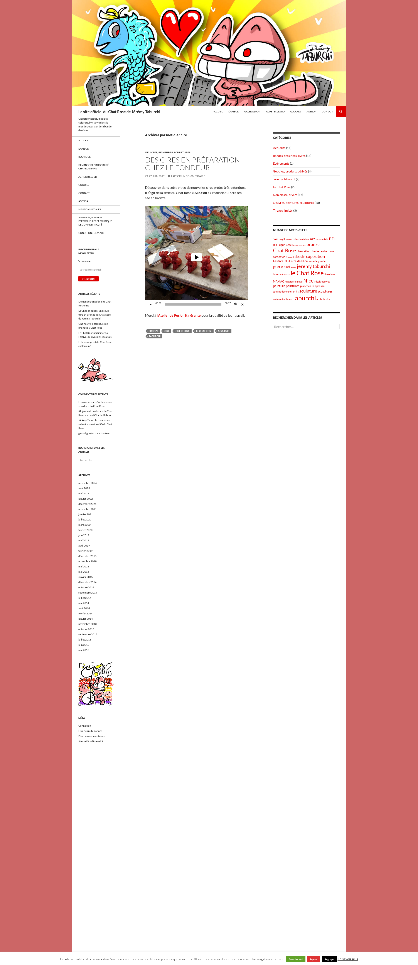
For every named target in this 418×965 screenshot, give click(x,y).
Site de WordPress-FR (90, 741)
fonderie (312, 261)
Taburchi (154, 336)
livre (327, 274)
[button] (196, 257)
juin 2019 (83, 535)
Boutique (84, 156)
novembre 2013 (87, 623)
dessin (300, 256)
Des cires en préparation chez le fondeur (192, 163)
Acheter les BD (275, 111)
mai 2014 (83, 603)
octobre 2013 (86, 629)
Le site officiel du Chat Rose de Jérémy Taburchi (119, 111)
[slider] (193, 304)
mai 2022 (83, 493)
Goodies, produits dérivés (290, 171)
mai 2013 (83, 650)
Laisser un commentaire (188, 176)
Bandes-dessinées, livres (289, 155)
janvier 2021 (85, 514)
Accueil (218, 111)
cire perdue (182, 330)
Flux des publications (90, 731)
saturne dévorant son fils (286, 291)
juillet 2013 (84, 639)
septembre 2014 (87, 592)
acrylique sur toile (288, 239)
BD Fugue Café (282, 245)
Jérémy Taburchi (284, 179)
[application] (196, 257)
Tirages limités (283, 210)
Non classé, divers (285, 195)
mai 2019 (83, 540)
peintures (293, 286)
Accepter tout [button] (296, 959)
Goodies (295, 111)
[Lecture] (150, 304)
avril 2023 (84, 488)
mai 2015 (83, 571)
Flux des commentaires (91, 736)
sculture (224, 330)
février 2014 (85, 613)
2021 (275, 239)
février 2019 (85, 550)
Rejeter (314, 959)
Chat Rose (284, 250)
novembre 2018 (87, 561)
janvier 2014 (85, 618)
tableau (287, 299)
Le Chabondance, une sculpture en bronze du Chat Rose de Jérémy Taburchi (94, 314)
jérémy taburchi (313, 266)
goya (293, 267)
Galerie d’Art (252, 111)
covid (291, 257)
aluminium (303, 239)
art (312, 239)
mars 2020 (84, 524)
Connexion (84, 725)
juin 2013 (83, 644)
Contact (327, 111)
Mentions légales (89, 209)
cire (166, 330)
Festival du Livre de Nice (290, 261)
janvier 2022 (85, 498)
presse (320, 286)
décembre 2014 (87, 582)
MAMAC (278, 281)
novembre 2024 (87, 483)
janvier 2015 (85, 577)
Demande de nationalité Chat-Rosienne (93, 167)
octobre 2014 (86, 587)
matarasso (290, 281)
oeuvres (326, 281)
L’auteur (233, 111)
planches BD (308, 286)
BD (332, 239)
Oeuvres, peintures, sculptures (167, 152)
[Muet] (235, 304)
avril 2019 (84, 545)
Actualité (279, 148)
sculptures (325, 291)
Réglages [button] (329, 959)
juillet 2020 (84, 519)
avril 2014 (84, 608)
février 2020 (85, 530)
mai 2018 (83, 566)
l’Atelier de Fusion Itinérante (179, 315)
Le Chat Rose (281, 187)
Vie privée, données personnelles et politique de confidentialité (95, 221)
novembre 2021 (87, 509)
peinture (279, 286)
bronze (153, 330)
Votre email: (85, 261)
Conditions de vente (91, 232)
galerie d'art (281, 267)
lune (332, 274)
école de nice (323, 299)
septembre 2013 (87, 634)
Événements (281, 163)
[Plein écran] (242, 304)
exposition (315, 256)
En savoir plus (348, 959)
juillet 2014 (84, 597)
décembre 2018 (87, 556)
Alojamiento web (88, 411)
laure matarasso (281, 274)
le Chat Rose (204, 330)
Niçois (317, 281)
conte (331, 251)
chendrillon (303, 251)
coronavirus (280, 257)
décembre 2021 (87, 503)
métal (300, 281)
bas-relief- (321, 239)
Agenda (311, 111)
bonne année (299, 245)
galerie (321, 261)
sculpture (308, 290)
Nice (308, 280)
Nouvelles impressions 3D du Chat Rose (95, 424)
